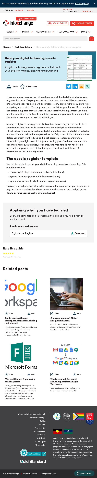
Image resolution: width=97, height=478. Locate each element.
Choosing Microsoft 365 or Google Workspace (63, 319)
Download (80, 233)
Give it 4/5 (10, 253)
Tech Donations (66, 32)
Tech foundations (23, 47)
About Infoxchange (37, 418)
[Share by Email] (81, 87)
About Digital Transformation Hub (31, 414)
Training (25, 32)
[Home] (21, 21)
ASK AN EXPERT (60, 23)
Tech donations (39, 431)
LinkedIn (30, 10)
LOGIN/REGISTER (84, 23)
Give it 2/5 (6, 253)
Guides (10, 32)
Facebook (19, 10)
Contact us (41, 435)
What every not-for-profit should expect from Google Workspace (64, 381)
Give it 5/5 (13, 253)
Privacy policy (82, 4)
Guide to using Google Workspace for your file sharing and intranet (21, 320)
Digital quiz (41, 438)
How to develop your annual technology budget (30, 193)
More (84, 32)
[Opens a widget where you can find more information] (84, 473)
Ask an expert (40, 442)
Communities (43, 32)
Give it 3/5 (8, 253)
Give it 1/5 (4, 253)
